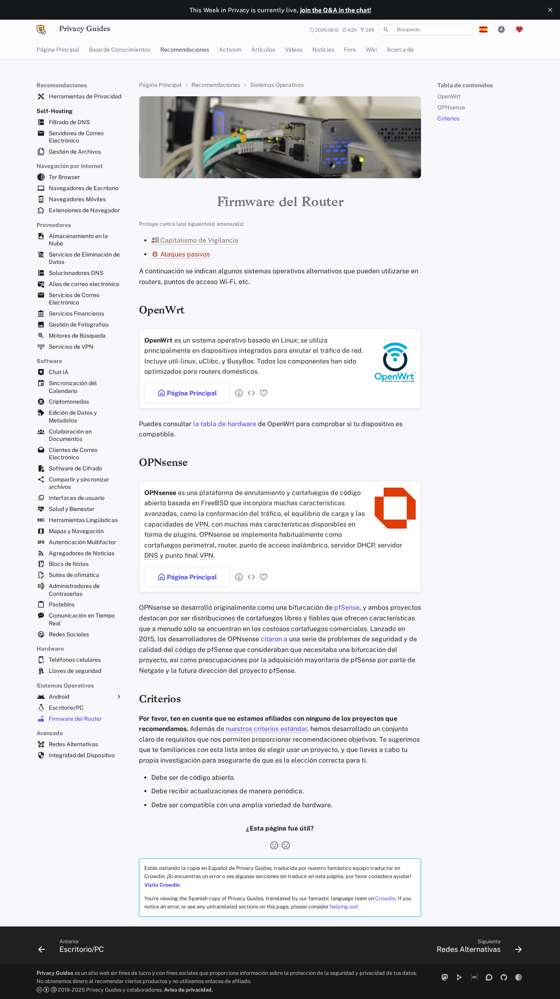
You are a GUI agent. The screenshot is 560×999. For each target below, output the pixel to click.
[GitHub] (503, 977)
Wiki (371, 49)
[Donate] (519, 29)
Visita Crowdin (162, 885)
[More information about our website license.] (47, 990)
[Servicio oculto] (518, 977)
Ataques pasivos (184, 254)
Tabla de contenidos (465, 85)
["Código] (249, 393)
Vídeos (294, 49)
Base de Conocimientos (119, 49)
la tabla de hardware (224, 424)
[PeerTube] (459, 977)
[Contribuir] (262, 393)
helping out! (344, 907)
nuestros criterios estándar (266, 729)
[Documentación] (237, 393)
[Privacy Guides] (41, 29)
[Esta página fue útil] (274, 845)
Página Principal (57, 49)
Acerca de (400, 49)
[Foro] (489, 977)
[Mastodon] (444, 977)
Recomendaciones (184, 49)
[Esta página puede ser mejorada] (286, 845)
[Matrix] (474, 977)
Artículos (263, 49)
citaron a (274, 639)
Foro (350, 49)
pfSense (347, 607)
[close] (550, 9)
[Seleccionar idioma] (483, 29)
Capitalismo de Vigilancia (198, 240)
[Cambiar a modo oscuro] (501, 29)
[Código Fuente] (249, 577)
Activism (230, 49)
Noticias (323, 49)
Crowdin (385, 898)
